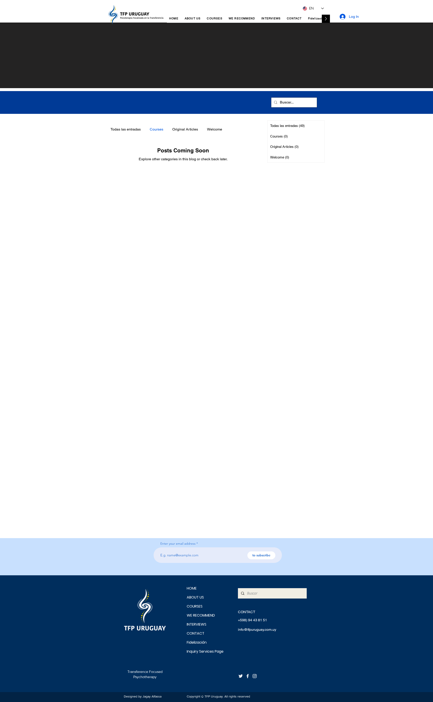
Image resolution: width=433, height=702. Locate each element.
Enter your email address (178, 543)
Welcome (214, 129)
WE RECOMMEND (201, 615)
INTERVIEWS (196, 624)
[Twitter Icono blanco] (240, 676)
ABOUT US (195, 597)
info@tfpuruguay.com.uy (257, 629)
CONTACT (195, 633)
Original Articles (185, 129)
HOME (192, 588)
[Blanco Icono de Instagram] (254, 676)
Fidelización (197, 642)
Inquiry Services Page (203, 651)
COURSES (195, 606)
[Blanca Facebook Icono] (247, 676)
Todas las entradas (126, 129)
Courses (156, 129)
